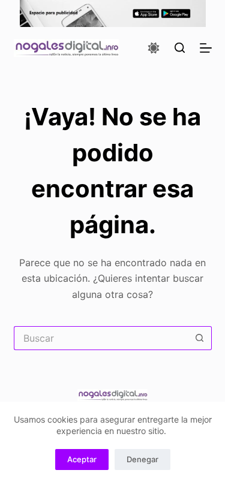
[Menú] (206, 48)
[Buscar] (180, 48)
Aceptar (82, 459)
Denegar (142, 459)
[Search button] (200, 338)
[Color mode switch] (154, 48)
